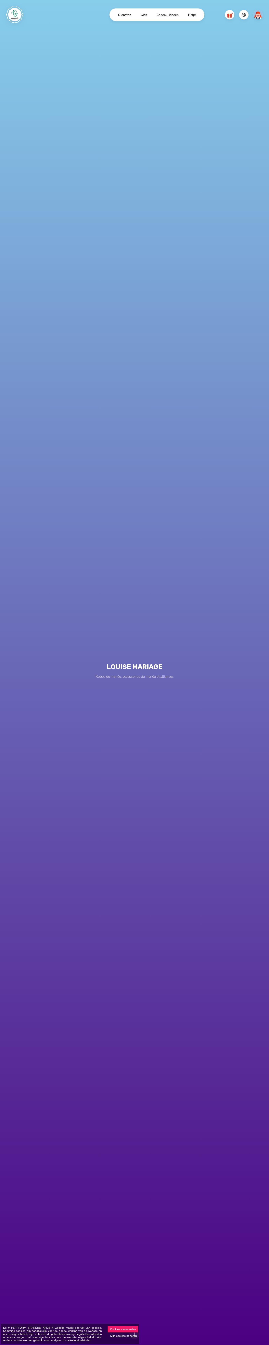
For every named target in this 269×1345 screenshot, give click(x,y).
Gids (144, 15)
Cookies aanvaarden (123, 1329)
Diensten (124, 15)
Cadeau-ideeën (168, 15)
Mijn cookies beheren (123, 1335)
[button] (229, 14)
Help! (192, 15)
